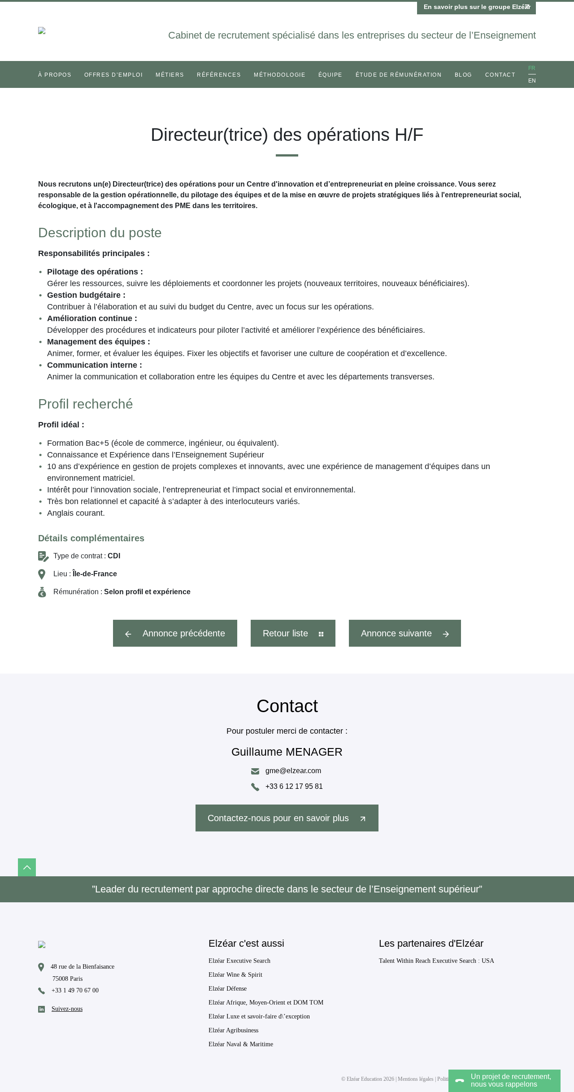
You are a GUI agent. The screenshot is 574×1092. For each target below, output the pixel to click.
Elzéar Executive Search (239, 960)
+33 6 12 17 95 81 (293, 786)
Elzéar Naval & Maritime (241, 1044)
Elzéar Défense (228, 988)
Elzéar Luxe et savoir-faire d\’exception (259, 1016)
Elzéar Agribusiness (233, 1030)
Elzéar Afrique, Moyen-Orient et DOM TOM (266, 1002)
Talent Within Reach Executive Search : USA (436, 960)
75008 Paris (67, 978)
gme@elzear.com (292, 770)
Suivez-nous (67, 1008)
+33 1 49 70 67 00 (75, 990)
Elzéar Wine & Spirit (235, 974)
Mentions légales (416, 1079)
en (532, 81)
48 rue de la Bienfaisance (82, 967)
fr (531, 68)
